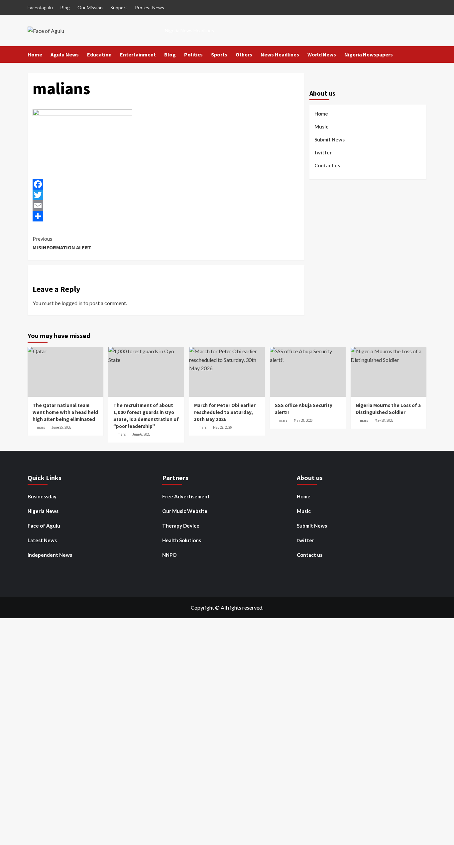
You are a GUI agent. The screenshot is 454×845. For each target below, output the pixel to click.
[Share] (166, 216)
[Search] (422, 54)
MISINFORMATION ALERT (62, 243)
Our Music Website (184, 511)
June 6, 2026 (141, 434)
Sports (219, 54)
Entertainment (138, 54)
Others (244, 54)
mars (41, 427)
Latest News (42, 540)
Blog (65, 7)
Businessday (42, 496)
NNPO (169, 555)
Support (118, 7)
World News (321, 54)
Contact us (327, 165)
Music (321, 126)
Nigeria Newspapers (368, 54)
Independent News (50, 555)
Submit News (329, 139)
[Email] (166, 205)
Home (35, 54)
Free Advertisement (186, 496)
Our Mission (90, 7)
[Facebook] (166, 184)
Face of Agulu (44, 526)
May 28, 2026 (222, 427)
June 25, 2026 (61, 427)
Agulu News (65, 54)
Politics (193, 54)
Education (99, 54)
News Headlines (280, 54)
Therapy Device (180, 526)
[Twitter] (166, 195)
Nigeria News (43, 511)
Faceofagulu (40, 7)
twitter (323, 152)
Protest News (149, 7)
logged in (71, 303)
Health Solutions (181, 540)
